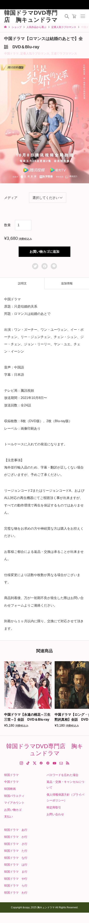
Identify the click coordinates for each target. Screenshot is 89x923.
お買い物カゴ (13, 809)
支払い (8, 816)
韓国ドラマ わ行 (15, 892)
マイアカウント (14, 802)
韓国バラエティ (14, 795)
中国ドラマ (11, 53)
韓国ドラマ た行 (15, 850)
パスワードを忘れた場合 (62, 775)
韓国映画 (10, 788)
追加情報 (67, 283)
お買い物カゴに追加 (44, 251)
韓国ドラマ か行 (15, 836)
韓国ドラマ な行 (15, 857)
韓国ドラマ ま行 (15, 871)
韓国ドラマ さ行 (15, 844)
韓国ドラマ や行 (15, 878)
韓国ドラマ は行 (15, 864)
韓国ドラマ (11, 775)
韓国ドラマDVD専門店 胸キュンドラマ (31, 16)
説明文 (22, 283)
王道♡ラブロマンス (64, 53)
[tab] (22, 283)
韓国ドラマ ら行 (15, 885)
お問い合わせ (55, 814)
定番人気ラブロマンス (34, 53)
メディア (10, 197)
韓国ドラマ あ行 (15, 829)
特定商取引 (54, 807)
